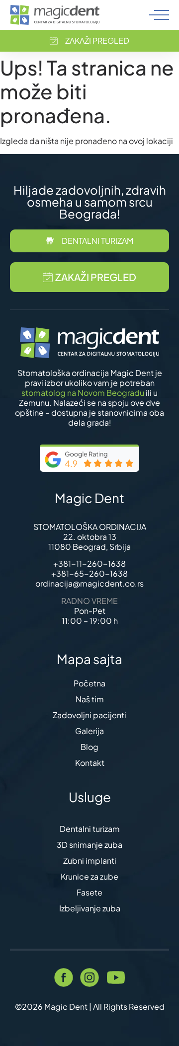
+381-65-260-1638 (89, 573)
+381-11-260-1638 (89, 563)
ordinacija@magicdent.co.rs (89, 583)
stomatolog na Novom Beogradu (82, 392)
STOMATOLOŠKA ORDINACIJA (89, 527)
